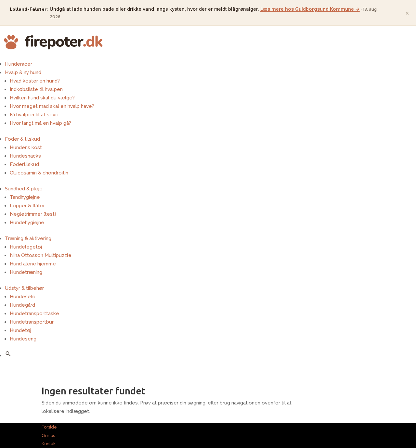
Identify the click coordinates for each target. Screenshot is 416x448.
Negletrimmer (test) (33, 214)
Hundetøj (20, 330)
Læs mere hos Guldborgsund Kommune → (310, 9)
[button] (8, 354)
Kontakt (49, 443)
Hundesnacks (25, 156)
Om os (48, 435)
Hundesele (22, 297)
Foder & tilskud (22, 139)
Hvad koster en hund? (35, 81)
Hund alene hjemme (33, 264)
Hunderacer (18, 64)
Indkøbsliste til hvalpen (36, 89)
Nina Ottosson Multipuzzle (41, 255)
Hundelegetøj (26, 247)
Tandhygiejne (25, 197)
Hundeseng (23, 339)
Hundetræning (26, 272)
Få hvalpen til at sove (34, 115)
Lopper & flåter (27, 206)
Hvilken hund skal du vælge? (42, 98)
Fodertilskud (24, 164)
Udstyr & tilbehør (24, 288)
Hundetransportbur (32, 322)
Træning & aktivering (28, 238)
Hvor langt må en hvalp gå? (40, 123)
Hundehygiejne (27, 222)
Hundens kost (26, 147)
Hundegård (22, 305)
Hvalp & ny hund (23, 72)
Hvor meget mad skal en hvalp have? (52, 106)
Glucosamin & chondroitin (39, 173)
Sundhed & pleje (24, 189)
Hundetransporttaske (34, 313)
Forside (49, 427)
